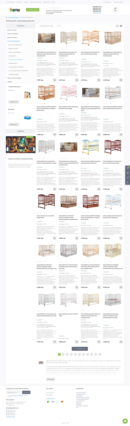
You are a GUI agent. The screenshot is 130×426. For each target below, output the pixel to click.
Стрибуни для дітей (14, 74)
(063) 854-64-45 (97, 6)
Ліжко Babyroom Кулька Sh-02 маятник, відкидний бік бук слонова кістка (68, 53)
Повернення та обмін (49, 2)
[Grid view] (120, 25)
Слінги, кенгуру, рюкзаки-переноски (18, 70)
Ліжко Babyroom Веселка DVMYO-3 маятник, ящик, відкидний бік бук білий (110, 315)
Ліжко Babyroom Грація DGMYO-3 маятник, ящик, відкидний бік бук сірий (68, 266)
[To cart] (54, 80)
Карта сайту (79, 402)
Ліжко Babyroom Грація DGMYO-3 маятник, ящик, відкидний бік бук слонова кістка (90, 266)
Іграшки (9, 81)
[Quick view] (55, 30)
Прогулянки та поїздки (14, 78)
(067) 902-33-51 (97, 11)
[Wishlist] (55, 33)
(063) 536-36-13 (97, 9)
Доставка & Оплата (35, 2)
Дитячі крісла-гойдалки (15, 52)
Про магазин (10, 2)
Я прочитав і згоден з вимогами (17, 396)
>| (99, 354)
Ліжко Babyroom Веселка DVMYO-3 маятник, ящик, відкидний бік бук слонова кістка (46, 266)
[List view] (117, 25)
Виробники (79, 404)
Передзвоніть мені (10, 416)
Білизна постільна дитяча (15, 44)
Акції (77, 407)
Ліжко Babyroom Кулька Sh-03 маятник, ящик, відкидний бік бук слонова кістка (69, 162)
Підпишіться (26, 392)
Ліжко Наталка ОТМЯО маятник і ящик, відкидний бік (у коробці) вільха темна (90, 217)
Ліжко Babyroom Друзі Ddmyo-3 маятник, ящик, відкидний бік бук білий (91, 108)
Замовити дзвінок (97, 12)
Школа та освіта (12, 37)
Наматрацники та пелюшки (16, 67)
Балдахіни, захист (13, 48)
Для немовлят (12, 55)
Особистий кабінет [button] (118, 2)
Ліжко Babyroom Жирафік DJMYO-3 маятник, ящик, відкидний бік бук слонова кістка (113, 266)
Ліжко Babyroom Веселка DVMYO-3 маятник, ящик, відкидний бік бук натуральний (68, 217)
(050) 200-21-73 (97, 8)
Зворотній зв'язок (80, 400)
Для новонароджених (13, 17)
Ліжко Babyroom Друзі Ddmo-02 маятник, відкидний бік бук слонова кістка (90, 315)
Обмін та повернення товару (83, 397)
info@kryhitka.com (50, 398)
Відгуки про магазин (81, 392)
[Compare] (55, 36)
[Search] (47, 7)
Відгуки (26, 2)
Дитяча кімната (11, 30)
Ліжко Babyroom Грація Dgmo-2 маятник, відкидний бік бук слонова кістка (112, 53)
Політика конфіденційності (18, 395)
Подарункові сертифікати (82, 405)
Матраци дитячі (13, 63)
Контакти (19, 2)
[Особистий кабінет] (127, 182)
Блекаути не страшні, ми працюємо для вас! (20, 158)
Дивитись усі (13, 102)
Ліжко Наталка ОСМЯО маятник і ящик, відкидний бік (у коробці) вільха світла (46, 108)
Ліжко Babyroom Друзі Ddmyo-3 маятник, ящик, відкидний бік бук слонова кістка (46, 53)
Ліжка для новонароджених (16, 59)
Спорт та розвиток (12, 33)
